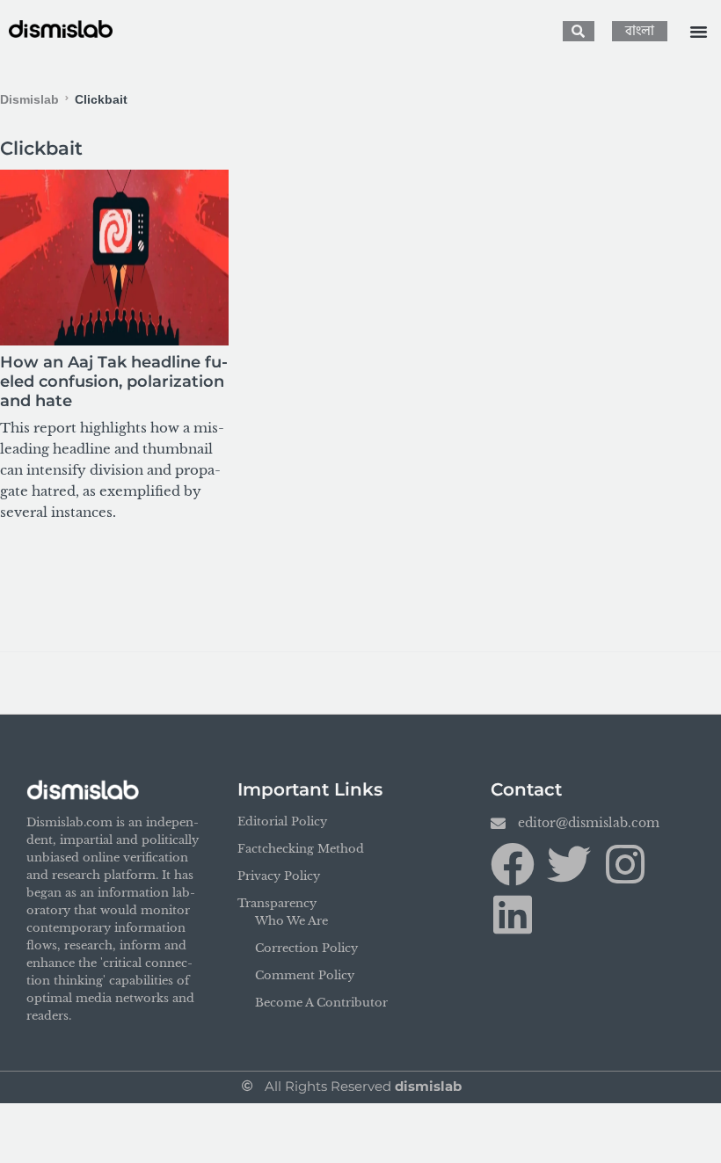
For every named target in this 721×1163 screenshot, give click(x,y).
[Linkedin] (513, 914)
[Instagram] (625, 864)
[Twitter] (569, 864)
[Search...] (578, 31)
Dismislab (29, 99)
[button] (699, 32)
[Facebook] (513, 864)
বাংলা (639, 31)
